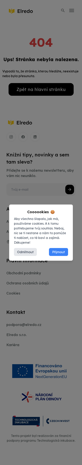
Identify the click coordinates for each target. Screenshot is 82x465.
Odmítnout (25, 252)
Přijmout (58, 252)
